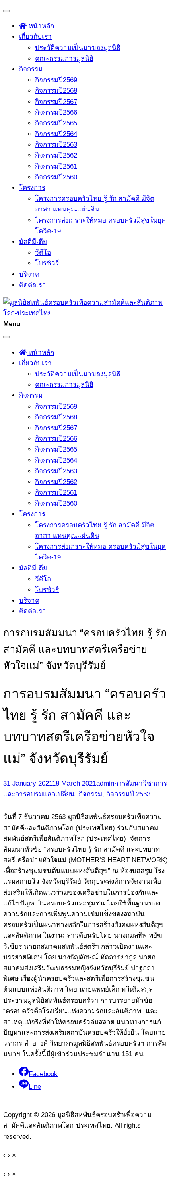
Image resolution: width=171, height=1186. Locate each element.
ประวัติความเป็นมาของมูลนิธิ (77, 48)
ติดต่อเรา (32, 285)
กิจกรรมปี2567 (56, 102)
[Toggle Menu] (6, 11)
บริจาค (29, 274)
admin (105, 783)
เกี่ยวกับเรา (35, 36)
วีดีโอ (43, 252)
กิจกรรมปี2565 (56, 123)
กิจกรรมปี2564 (56, 134)
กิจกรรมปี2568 (56, 90)
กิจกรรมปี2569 (56, 80)
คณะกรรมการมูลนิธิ (64, 58)
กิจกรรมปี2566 (56, 112)
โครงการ (32, 188)
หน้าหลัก (40, 26)
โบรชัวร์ (47, 263)
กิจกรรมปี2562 (56, 155)
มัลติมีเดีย (33, 242)
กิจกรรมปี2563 (56, 144)
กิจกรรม (31, 69)
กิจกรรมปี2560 (56, 177)
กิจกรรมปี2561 (56, 166)
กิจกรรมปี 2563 (128, 794)
